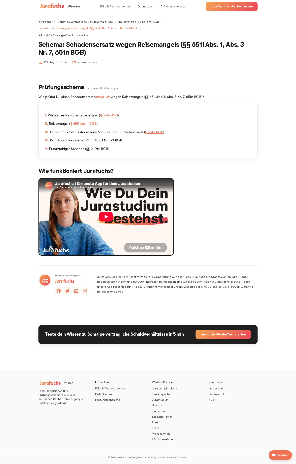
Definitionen (146, 6)
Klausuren (158, 411)
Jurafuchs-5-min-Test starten (223, 334)
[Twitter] (67, 291)
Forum (156, 422)
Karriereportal (161, 394)
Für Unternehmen (163, 439)
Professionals (161, 433)
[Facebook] (59, 291)
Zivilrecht (44, 22)
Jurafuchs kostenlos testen (232, 6)
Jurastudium (160, 399)
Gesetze (158, 405)
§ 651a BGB (109, 115)
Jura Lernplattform (164, 388)
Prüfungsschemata (173, 6)
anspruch (102, 97)
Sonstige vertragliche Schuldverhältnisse (85, 22)
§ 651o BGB (154, 132)
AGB (212, 399)
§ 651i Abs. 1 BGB (83, 124)
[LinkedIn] (76, 291)
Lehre (155, 428)
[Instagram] (85, 291)
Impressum (216, 388)
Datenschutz (217, 394)
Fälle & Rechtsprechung (115, 6)
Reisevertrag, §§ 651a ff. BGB (139, 22)
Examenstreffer (162, 416)
